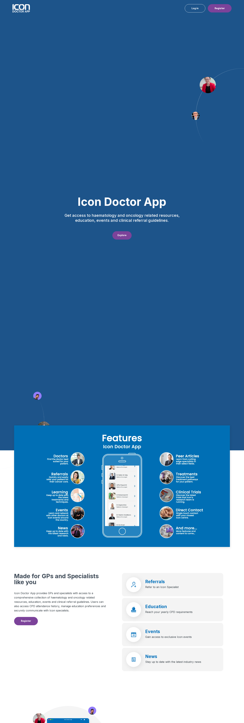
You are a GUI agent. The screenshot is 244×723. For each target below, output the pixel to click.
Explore (122, 235)
